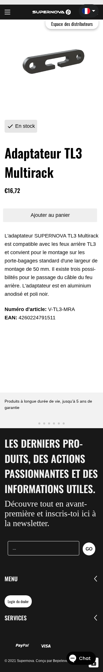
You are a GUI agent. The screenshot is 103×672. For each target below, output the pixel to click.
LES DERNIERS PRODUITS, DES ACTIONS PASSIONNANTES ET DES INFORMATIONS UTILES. (51, 466)
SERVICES (16, 617)
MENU (11, 578)
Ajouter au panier (50, 215)
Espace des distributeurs (72, 23)
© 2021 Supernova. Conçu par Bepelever (37, 661)
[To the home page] (51, 12)
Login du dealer (18, 601)
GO (89, 549)
